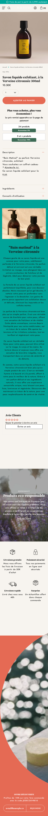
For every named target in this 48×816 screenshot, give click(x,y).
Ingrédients (9, 188)
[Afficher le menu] (4, 8)
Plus (5, 174)
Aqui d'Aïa (6, 72)
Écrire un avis (24, 426)
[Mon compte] (35, 8)
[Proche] (44, 639)
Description (9, 152)
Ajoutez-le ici (12, 167)
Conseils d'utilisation (14, 196)
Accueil (5, 67)
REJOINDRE (35, 808)
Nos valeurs (24, 519)
